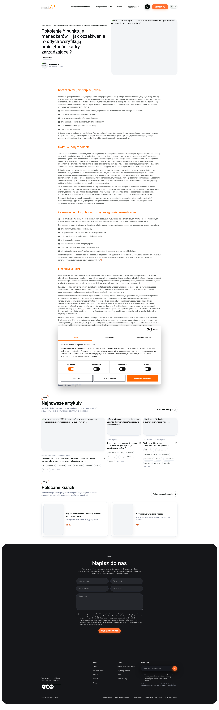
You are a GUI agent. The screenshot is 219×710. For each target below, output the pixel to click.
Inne (69, 465)
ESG (146, 450)
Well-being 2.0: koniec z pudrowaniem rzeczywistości (156, 444)
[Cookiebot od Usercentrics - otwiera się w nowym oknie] (148, 329)
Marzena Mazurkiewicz (49, 455)
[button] (147, 6)
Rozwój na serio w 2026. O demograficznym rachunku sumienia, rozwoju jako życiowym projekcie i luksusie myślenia (68, 459)
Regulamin (138, 697)
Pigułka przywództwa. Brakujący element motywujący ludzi (53, 508)
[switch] (96, 369)
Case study (51, 465)
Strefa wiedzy (133, 7)
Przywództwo (47, 58)
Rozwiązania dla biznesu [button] (80, 7)
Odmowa (76, 378)
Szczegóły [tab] (109, 337)
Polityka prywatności (147, 685)
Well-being (46, 470)
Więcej (147, 680)
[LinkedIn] (47, 686)
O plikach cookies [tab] (144, 337)
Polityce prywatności (95, 624)
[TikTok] (59, 684)
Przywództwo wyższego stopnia (120, 506)
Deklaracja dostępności (153, 697)
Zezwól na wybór (109, 378)
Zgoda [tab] (75, 337)
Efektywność (112, 452)
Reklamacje (107, 697)
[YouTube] (51, 686)
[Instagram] (55, 684)
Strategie (89, 465)
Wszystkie (167, 463)
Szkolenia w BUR (171, 697)
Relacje (158, 459)
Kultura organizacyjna (151, 454)
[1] (101, 260)
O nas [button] (119, 7)
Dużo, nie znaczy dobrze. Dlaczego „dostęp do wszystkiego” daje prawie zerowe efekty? (122, 445)
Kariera (95, 679)
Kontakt (158, 7)
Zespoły (110, 461)
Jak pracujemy (98, 671)
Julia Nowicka (148, 440)
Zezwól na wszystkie (142, 378)
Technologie (112, 457)
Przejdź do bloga (165, 409)
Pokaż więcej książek (163, 494)
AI (43, 465)
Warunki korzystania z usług (162, 685)
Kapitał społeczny (162, 450)
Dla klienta (61, 465)
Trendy (97, 465)
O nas (95, 667)
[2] (83, 308)
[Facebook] (44, 686)
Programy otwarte (104, 7)
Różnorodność (169, 459)
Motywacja (129, 452)
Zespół (95, 675)
